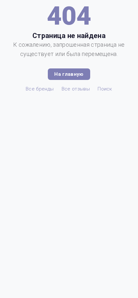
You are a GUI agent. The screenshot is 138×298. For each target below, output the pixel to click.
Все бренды (40, 89)
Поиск (105, 89)
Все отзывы (76, 89)
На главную (68, 74)
